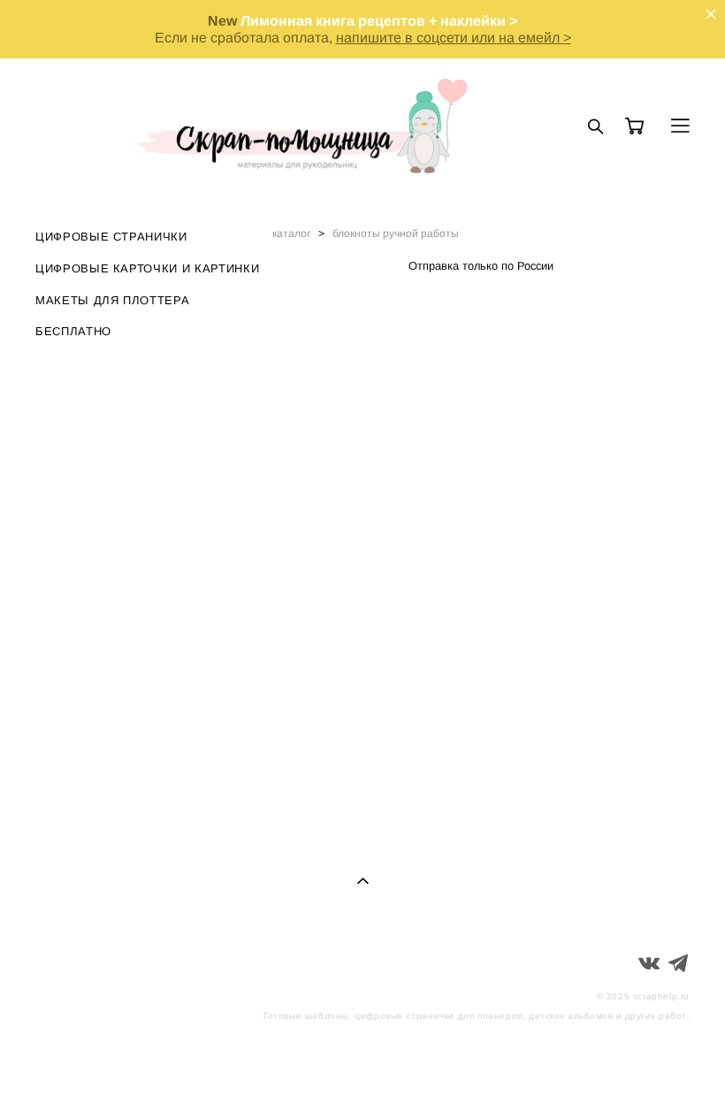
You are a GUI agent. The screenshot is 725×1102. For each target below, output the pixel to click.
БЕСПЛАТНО (73, 331)
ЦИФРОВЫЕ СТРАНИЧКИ (111, 236)
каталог (291, 233)
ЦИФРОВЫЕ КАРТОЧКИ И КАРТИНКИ (147, 268)
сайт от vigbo (654, 1060)
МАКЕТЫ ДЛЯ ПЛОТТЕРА (112, 300)
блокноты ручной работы (395, 233)
